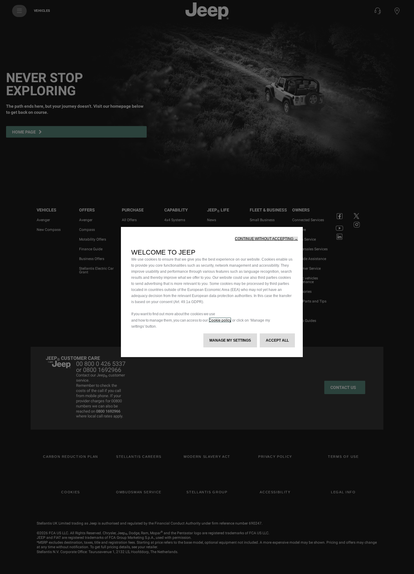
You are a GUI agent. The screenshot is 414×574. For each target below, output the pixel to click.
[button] (266, 239)
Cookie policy (220, 319)
